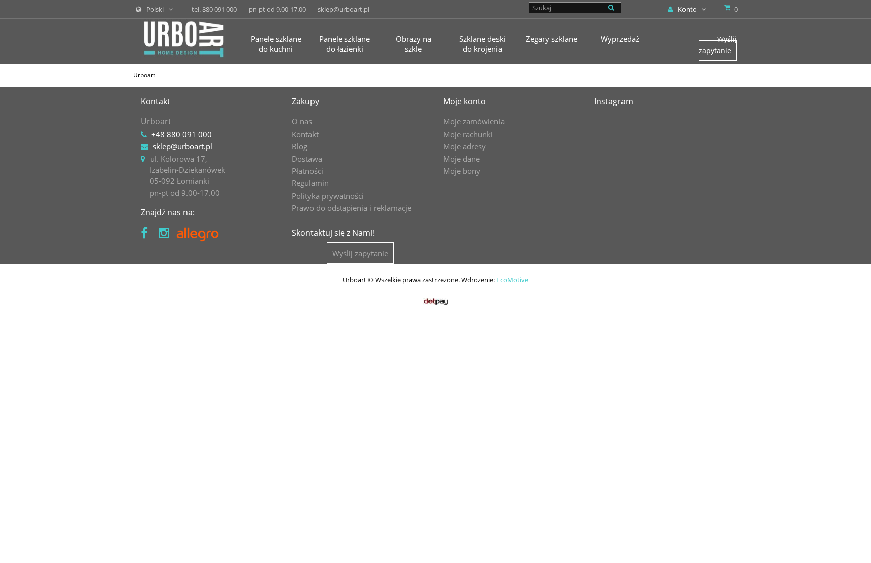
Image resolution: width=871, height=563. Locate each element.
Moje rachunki (468, 134)
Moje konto (464, 101)
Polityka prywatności (328, 196)
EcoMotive (512, 279)
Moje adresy (464, 146)
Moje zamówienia (474, 121)
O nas (302, 121)
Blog (299, 146)
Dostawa (307, 159)
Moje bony (461, 171)
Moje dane (461, 159)
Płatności (307, 171)
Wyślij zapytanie (718, 44)
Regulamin (310, 183)
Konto (687, 9)
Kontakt (305, 134)
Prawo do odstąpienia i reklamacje (351, 208)
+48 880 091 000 (181, 134)
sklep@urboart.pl (182, 146)
